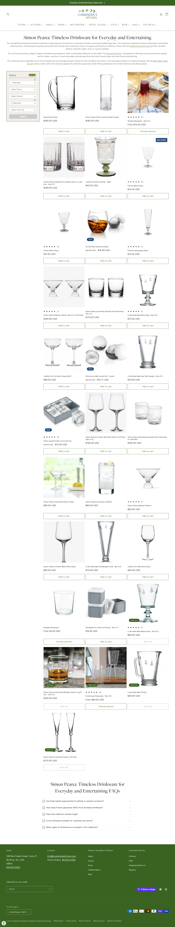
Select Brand (17, 96)
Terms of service (85, 921)
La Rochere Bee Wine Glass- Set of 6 (142, 315)
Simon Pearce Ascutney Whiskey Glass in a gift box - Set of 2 (63, 693)
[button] (8, 14)
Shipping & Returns (137, 865)
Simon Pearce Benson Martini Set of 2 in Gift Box (63, 315)
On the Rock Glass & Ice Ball (97, 247)
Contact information (114, 921)
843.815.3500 (13, 867)
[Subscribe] (49, 889)
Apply (23, 116)
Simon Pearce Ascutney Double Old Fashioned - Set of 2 (105, 312)
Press (90, 865)
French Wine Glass (51, 250)
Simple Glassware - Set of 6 (139, 121)
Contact (132, 856)
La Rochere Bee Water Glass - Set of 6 (143, 631)
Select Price (16, 89)
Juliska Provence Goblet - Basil (98, 182)
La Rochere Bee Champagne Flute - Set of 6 (103, 567)
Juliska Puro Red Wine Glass (139, 567)
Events (91, 861)
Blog (90, 874)
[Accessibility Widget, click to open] (3, 923)
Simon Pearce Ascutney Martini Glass (59, 502)
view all (32, 75)
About (90, 856)
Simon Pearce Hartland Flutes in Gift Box (60, 757)
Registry (132, 870)
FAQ (131, 861)
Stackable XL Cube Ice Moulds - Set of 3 (102, 627)
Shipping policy (99, 921)
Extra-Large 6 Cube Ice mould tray (58, 441)
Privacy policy (71, 921)
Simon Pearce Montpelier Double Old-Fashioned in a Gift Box (147, 438)
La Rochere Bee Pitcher (137, 692)
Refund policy (59, 921)
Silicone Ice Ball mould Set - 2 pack (100, 376)
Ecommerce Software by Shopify (39, 921)
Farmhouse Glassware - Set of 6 (98, 696)
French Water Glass (135, 186)
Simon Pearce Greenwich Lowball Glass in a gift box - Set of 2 (63, 183)
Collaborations (94, 870)
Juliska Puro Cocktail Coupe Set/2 (57, 376)
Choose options (148, 131)
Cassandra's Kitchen (20, 921)
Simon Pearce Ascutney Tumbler (99, 502)
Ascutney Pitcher (51, 117)
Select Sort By (17, 110)
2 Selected (16, 103)
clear (35, 80)
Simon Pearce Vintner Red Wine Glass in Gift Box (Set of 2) (105, 438)
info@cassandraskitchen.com (61, 856)
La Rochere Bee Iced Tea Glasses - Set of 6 (145, 376)
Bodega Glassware (51, 627)
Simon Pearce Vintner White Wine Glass (60, 567)
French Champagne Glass (138, 250)
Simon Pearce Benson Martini (139, 506)
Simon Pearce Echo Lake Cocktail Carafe (102, 117)
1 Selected (15, 83)
